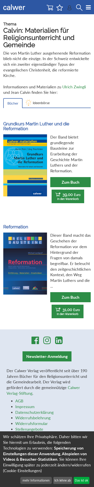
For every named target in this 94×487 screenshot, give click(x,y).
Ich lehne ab (62, 480)
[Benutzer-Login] (69, 8)
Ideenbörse (41, 103)
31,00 (68, 311)
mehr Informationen (36, 480)
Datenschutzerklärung (34, 412)
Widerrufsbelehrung (32, 417)
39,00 (69, 196)
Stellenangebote (29, 429)
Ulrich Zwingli (74, 86)
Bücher (12, 103)
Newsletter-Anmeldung (47, 356)
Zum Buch (70, 182)
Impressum (25, 406)
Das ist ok (81, 480)
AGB (19, 400)
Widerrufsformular (31, 423)
